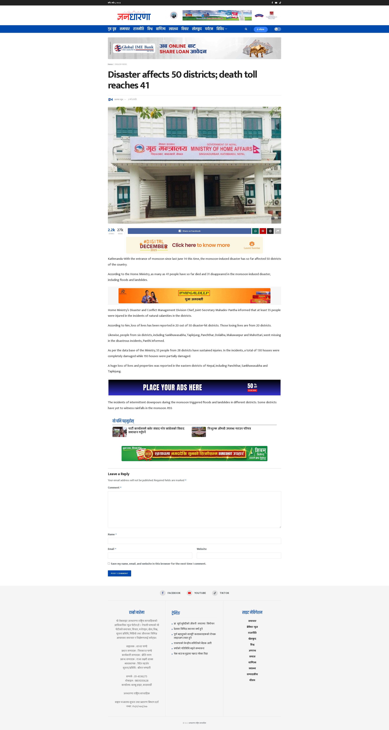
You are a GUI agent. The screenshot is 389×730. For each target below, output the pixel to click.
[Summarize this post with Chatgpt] (270, 231)
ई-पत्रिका (260, 29)
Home (110, 64)
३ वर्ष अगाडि (132, 99)
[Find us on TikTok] (280, 3)
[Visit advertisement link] (223, 15)
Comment (115, 488)
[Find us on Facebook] (272, 3)
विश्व (150, 29)
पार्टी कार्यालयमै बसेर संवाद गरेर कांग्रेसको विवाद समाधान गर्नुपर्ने (156, 430)
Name (112, 534)
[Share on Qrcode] (263, 231)
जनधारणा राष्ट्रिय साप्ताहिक (197, 723)
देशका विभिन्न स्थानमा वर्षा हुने (188, 629)
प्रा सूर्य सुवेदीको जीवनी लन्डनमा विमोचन (195, 623)
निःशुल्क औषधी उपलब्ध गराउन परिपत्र (229, 428)
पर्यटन (209, 29)
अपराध (252, 650)
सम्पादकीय (252, 674)
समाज (252, 656)
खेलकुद (197, 29)
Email (112, 549)
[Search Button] (246, 29)
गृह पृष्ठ (112, 29)
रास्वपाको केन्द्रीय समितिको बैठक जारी (193, 643)
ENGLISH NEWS (121, 64)
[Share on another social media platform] (277, 231)
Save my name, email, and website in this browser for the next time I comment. (158, 564)
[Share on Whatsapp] (255, 231)
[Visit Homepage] (134, 15)
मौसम (252, 680)
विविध (220, 29)
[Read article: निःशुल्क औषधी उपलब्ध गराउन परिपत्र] (199, 432)
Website (202, 549)
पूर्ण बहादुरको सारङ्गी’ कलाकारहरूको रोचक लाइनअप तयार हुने (195, 636)
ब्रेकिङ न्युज (252, 627)
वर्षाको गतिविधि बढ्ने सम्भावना (189, 648)
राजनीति (138, 29)
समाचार (125, 29)
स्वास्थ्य (173, 29)
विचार (185, 29)
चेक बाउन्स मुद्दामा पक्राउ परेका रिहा (191, 653)
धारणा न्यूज (118, 99)
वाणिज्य (161, 29)
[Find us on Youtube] (276, 3)
